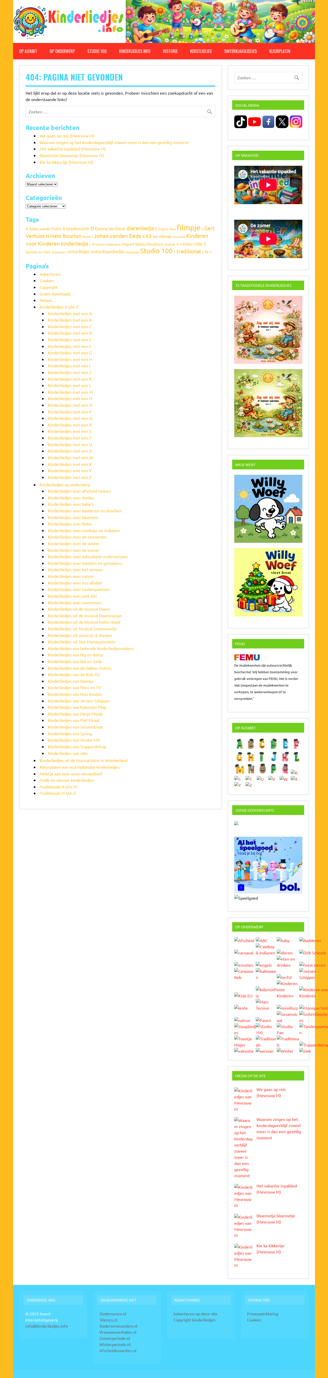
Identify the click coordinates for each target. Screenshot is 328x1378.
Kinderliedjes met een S (69, 431)
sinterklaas (78, 251)
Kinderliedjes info (134, 51)
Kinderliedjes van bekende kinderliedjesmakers (91, 648)
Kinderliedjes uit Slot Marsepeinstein (81, 641)
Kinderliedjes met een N (70, 398)
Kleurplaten (279, 51)
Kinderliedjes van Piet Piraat (73, 720)
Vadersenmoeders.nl (118, 1325)
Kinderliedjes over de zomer (73, 550)
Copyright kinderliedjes (194, 1319)
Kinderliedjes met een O (70, 404)
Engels (163, 229)
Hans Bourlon (65, 236)
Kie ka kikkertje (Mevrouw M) (66, 161)
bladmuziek (77, 228)
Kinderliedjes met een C (70, 326)
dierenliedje (140, 228)
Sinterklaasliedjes (240, 51)
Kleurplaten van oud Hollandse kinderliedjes (80, 766)
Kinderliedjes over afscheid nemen (79, 490)
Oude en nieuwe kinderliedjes (67, 779)
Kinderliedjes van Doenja (70, 681)
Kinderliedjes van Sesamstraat (75, 726)
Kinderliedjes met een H (70, 359)
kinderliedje (74, 243)
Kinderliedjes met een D (70, 332)
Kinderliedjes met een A (70, 313)
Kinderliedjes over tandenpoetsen (79, 589)
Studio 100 (97, 51)
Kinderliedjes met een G (70, 352)
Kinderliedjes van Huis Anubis (75, 694)
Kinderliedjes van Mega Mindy (75, 713)
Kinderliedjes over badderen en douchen (85, 510)
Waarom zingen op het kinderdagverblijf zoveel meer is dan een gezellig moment (114, 142)
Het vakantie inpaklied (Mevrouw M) (73, 148)
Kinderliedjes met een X (70, 464)
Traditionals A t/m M (58, 786)
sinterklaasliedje (107, 251)
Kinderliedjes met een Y (70, 470)
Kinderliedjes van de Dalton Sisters (79, 667)
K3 (149, 236)
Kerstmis (179, 237)
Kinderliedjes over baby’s (71, 503)
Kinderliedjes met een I (69, 365)
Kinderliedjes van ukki (68, 753)
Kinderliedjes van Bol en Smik (75, 661)
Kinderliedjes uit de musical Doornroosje (84, 615)
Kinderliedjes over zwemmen (74, 602)
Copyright (49, 287)
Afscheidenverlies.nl (117, 1350)
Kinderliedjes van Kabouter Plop (77, 707)
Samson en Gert (38, 251)
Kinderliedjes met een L (69, 385)
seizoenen (59, 252)
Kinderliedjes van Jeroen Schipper (79, 700)
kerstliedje (162, 236)
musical (169, 244)
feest (172, 229)
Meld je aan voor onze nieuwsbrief (71, 773)
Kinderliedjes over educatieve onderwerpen (88, 556)
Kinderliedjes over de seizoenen (77, 536)
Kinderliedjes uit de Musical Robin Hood (84, 621)
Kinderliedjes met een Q (70, 418)
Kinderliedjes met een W (70, 457)
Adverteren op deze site (195, 1313)
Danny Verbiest (110, 228)
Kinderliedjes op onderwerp (65, 484)
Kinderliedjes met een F (69, 346)
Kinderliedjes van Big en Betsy (75, 654)
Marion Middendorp (108, 244)
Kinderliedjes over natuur (71, 576)
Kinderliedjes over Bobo (69, 523)
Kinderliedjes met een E (69, 339)
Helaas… (48, 300)
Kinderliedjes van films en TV (74, 687)
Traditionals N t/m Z (58, 793)
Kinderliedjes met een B (70, 319)
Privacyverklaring (262, 1313)
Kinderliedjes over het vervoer (75, 569)
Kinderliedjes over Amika (71, 497)
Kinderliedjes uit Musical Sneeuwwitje (82, 628)
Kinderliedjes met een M (70, 391)
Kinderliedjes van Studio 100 (74, 739)
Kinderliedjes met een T (69, 437)
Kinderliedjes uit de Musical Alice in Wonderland (83, 760)
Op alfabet (28, 51)
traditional (189, 251)
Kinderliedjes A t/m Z (59, 306)
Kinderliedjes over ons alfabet (75, 582)
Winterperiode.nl (114, 1344)
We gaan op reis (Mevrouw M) (67, 135)
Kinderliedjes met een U (70, 444)
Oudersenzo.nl (112, 1313)
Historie (170, 51)
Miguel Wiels (133, 243)
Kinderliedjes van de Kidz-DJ (74, 674)
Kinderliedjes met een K (70, 378)
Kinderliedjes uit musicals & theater (80, 635)
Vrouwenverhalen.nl (117, 1332)
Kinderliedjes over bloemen (73, 517)
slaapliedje (132, 252)
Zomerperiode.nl (114, 1338)
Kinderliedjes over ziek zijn (72, 595)
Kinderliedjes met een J (69, 372)
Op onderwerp (62, 51)
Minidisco (154, 243)
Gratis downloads (55, 293)
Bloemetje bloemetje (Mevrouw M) (72, 155)
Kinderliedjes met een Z (69, 477)
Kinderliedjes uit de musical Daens (79, 608)
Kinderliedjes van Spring (70, 733)
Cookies (47, 280)
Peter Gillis (193, 243)
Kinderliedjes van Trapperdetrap (77, 746)
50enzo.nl (108, 1319)
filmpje (188, 227)
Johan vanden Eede (117, 235)
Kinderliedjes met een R (70, 424)
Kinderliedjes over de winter (73, 543)
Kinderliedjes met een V (70, 450)
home (86, 236)
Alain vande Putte (45, 228)
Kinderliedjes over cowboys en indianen (84, 530)
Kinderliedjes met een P (70, 411)
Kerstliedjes (201, 51)
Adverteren (50, 274)
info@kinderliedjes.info (46, 1325)
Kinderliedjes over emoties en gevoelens (85, 563)
